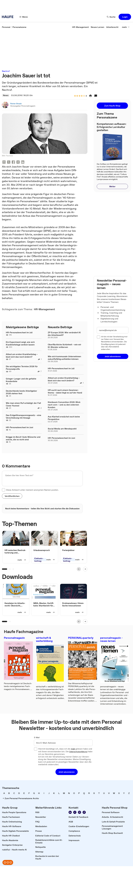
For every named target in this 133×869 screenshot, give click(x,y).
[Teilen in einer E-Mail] (4, 162)
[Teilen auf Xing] (18, 162)
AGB (73, 749)
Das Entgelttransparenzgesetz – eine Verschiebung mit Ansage (23, 416)
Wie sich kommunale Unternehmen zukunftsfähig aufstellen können (64, 357)
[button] (125, 17)
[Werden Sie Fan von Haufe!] (84, 812)
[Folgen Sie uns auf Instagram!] (79, 812)
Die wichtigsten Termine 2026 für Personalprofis (22, 367)
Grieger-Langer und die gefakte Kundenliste (21, 380)
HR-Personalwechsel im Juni (19, 427)
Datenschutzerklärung (78, 752)
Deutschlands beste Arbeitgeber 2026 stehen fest (21, 392)
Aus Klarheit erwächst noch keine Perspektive (64, 417)
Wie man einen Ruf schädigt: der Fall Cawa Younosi (23, 404)
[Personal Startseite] (8, 17)
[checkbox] (3, 489)
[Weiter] (85, 569)
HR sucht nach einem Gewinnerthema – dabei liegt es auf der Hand (65, 391)
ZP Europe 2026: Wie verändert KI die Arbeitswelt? (64, 333)
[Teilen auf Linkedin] (23, 162)
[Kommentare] (96, 96)
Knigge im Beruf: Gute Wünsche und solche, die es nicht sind (23, 438)
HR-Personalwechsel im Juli (19, 332)
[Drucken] (90, 96)
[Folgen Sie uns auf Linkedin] (70, 812)
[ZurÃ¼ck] (79, 569)
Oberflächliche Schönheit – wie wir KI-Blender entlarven (64, 345)
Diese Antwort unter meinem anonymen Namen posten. (32, 489)
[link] (6, 27)
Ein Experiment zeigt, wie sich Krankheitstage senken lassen (20, 343)
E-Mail (37, 737)
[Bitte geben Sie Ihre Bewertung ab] (84, 96)
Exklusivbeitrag (38, 559)
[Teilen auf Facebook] (13, 162)
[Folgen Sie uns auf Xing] (74, 812)
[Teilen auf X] (9, 162)
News (5, 95)
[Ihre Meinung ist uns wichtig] (7, 862)
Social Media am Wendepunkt (62, 428)
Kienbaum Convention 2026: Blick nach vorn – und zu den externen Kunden (64, 405)
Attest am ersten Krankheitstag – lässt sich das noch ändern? (22, 355)
